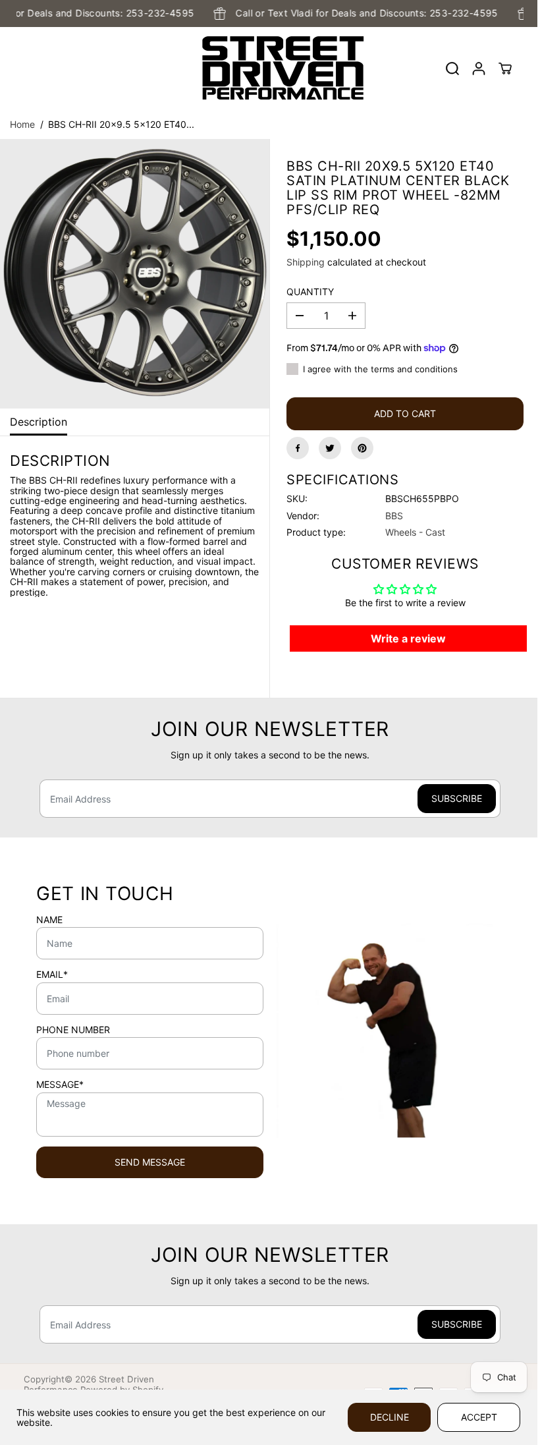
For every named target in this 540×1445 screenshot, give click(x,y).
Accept (479, 1417)
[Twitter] (330, 448)
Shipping (305, 262)
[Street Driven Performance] (267, 68)
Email (52, 974)
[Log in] (479, 68)
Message (60, 1084)
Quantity (310, 292)
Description (38, 421)
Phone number (73, 1030)
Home (22, 124)
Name (49, 920)
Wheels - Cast (415, 532)
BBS (394, 515)
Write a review (408, 638)
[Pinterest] (362, 448)
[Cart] (505, 68)
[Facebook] (297, 448)
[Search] (452, 68)
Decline (389, 1417)
